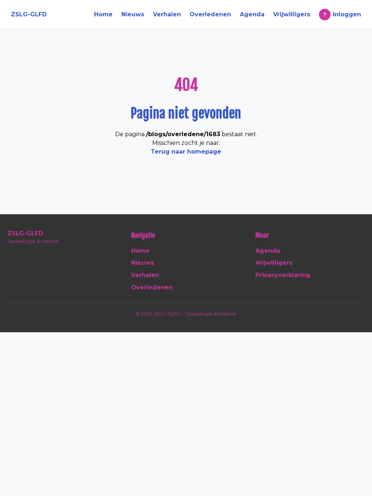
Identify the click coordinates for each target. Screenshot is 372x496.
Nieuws (132, 14)
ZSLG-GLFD (29, 14)
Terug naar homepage (186, 151)
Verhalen (167, 14)
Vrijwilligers (291, 14)
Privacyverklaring (282, 275)
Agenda (252, 14)
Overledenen (210, 14)
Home (103, 14)
